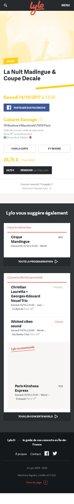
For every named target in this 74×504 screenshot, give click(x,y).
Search (8, 5)
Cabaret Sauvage (20, 119)
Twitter (55, 454)
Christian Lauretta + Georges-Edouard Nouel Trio (25, 294)
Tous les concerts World (35, 416)
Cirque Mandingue (20, 239)
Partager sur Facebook (29, 107)
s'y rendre (54, 148)
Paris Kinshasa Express (27, 388)
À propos (21, 454)
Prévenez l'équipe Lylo (36, 186)
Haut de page (33, 482)
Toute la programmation (35, 261)
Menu (65, 5)
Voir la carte (19, 148)
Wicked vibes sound (22, 323)
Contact (35, 454)
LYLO (37, 8)
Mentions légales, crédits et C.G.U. (37, 475)
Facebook (47, 454)
